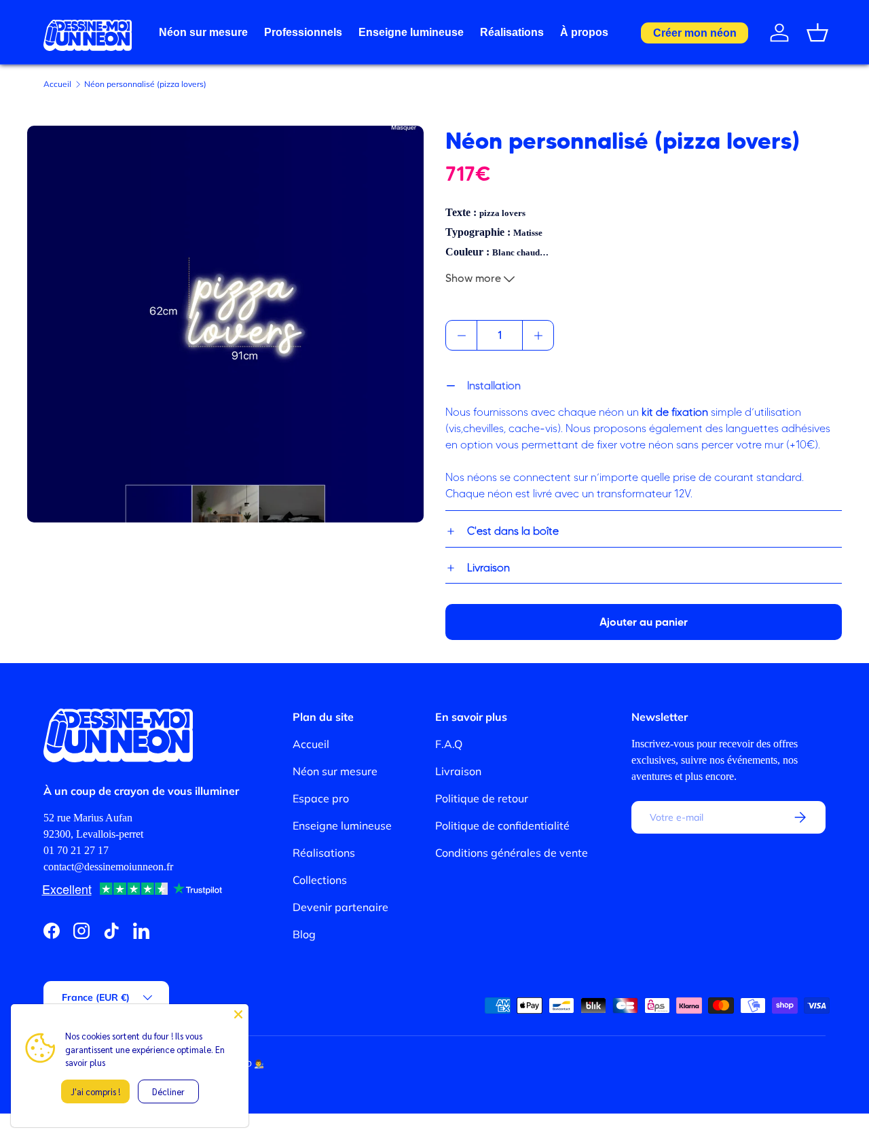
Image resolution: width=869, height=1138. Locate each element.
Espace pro (321, 798)
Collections (320, 880)
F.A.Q (448, 744)
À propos (584, 32)
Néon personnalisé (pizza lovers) (145, 84)
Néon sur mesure (203, 32)
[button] (817, 33)
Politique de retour (481, 798)
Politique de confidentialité (502, 825)
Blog (304, 934)
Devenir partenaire (340, 907)
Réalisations (512, 32)
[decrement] (461, 335)
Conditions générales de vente (511, 852)
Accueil (57, 84)
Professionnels (303, 32)
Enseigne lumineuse (411, 32)
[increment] (538, 335)
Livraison (458, 771)
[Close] (238, 1014)
